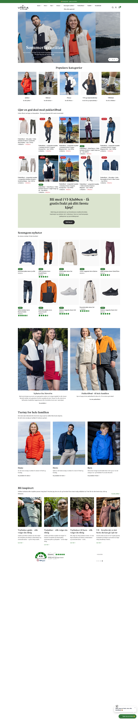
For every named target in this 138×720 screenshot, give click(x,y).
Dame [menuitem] (38, 5)
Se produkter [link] (42, 430)
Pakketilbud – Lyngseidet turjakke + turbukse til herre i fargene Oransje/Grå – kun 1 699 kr (48, 174)
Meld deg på (69, 249)
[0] (118, 7)
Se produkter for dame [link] (24, 503)
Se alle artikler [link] (115, 521)
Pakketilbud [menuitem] (80, 5)
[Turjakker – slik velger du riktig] (56, 539)
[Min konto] (115, 7)
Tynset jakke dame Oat (65, 299)
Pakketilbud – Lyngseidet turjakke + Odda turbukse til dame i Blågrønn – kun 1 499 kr (89, 213)
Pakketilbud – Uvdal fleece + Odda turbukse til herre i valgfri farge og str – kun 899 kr (48, 216)
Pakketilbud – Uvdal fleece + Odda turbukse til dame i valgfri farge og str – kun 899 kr (90, 177)
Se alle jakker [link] (26, 128)
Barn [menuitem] (51, 5)
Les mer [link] (20, 570)
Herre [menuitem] (45, 5)
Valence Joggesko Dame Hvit (67, 337)
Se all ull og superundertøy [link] (89, 128)
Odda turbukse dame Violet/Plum (109, 299)
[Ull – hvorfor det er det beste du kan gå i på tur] (108, 539)
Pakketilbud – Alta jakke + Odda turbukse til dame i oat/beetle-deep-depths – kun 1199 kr (27, 168)
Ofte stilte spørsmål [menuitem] (69, 9)
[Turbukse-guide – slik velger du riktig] (30, 539)
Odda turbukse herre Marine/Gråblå (24, 338)
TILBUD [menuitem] (89, 5)
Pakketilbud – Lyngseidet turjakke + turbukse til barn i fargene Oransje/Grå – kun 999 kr (68, 213)
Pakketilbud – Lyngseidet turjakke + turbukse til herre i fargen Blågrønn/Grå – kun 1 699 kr (110, 174)
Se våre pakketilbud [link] (95, 427)
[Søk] (112, 7)
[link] (69, 584)
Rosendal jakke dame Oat (87, 335)
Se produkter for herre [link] (58, 503)
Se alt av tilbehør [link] (110, 128)
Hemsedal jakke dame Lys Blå (26, 299)
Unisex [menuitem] (58, 5)
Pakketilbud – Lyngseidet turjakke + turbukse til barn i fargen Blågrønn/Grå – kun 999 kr (68, 174)
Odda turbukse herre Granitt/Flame (44, 299)
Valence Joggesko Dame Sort (108, 337)
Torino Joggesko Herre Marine (88, 299)
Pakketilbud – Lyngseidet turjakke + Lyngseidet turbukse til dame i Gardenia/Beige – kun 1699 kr (27, 206)
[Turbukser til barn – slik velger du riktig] (82, 539)
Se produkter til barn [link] (93, 503)
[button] (125, 709)
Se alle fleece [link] (68, 128)
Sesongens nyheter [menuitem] (69, 5)
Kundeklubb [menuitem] (98, 5)
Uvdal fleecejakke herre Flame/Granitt (45, 338)
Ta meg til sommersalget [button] (69, 46)
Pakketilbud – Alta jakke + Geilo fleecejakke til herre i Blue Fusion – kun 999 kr (109, 206)
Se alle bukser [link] (47, 128)
